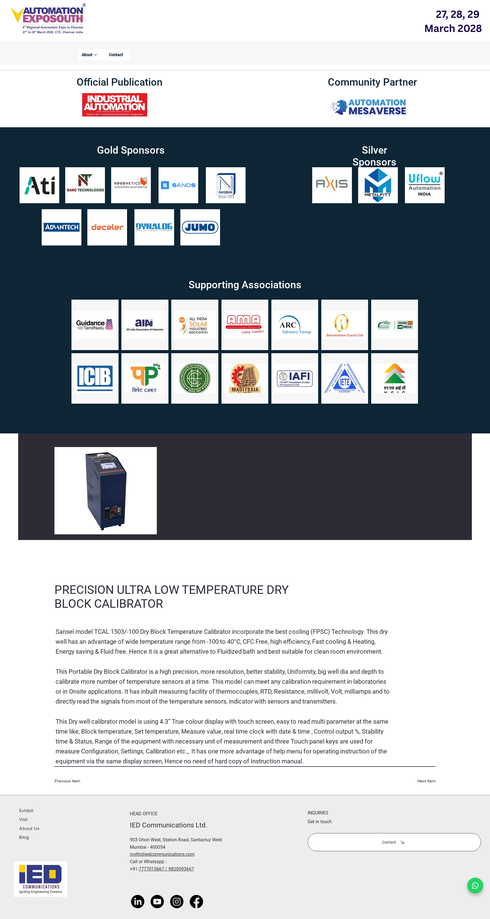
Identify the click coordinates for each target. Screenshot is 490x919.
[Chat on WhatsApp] (475, 885)
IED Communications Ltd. (169, 825)
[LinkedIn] (137, 901)
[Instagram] (176, 901)
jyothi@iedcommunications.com (162, 854)
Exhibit (26, 810)
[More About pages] (95, 54)
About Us (29, 828)
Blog (24, 837)
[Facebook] (196, 901)
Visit (23, 819)
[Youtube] (157, 901)
